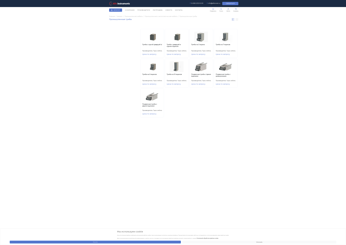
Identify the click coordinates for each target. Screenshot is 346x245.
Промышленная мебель (134, 16)
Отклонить (259, 242)
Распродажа (157, 10)
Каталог (117, 10)
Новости (168, 10)
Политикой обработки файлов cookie (207, 238)
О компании (130, 10)
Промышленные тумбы (188, 16)
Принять (95, 242)
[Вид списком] (233, 19)
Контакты (178, 10)
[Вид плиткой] (236, 19)
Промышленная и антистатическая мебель (161, 16)
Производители (143, 10)
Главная (112, 16)
